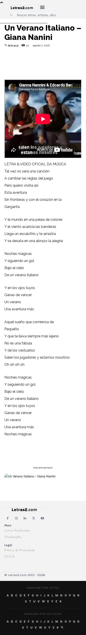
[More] (70, 61)
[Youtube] (42, 518)
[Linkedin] (59, 61)
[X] (49, 61)
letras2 (13, 45)
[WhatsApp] (39, 61)
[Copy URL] (8, 61)
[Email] (19, 61)
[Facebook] (29, 61)
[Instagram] (16, 518)
